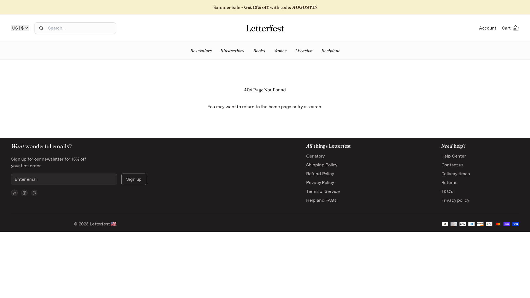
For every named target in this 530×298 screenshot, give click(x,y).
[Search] (41, 28)
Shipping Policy (322, 164)
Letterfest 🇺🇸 (102, 224)
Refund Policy (320, 173)
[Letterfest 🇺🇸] (265, 28)
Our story (315, 156)
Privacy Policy (320, 182)
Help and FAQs (321, 200)
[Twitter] (14, 193)
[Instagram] (24, 193)
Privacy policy (455, 200)
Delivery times (455, 173)
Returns (449, 182)
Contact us (452, 164)
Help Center (453, 156)
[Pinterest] (34, 193)
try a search (309, 106)
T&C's (447, 191)
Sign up (134, 179)
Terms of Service (323, 191)
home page (280, 106)
